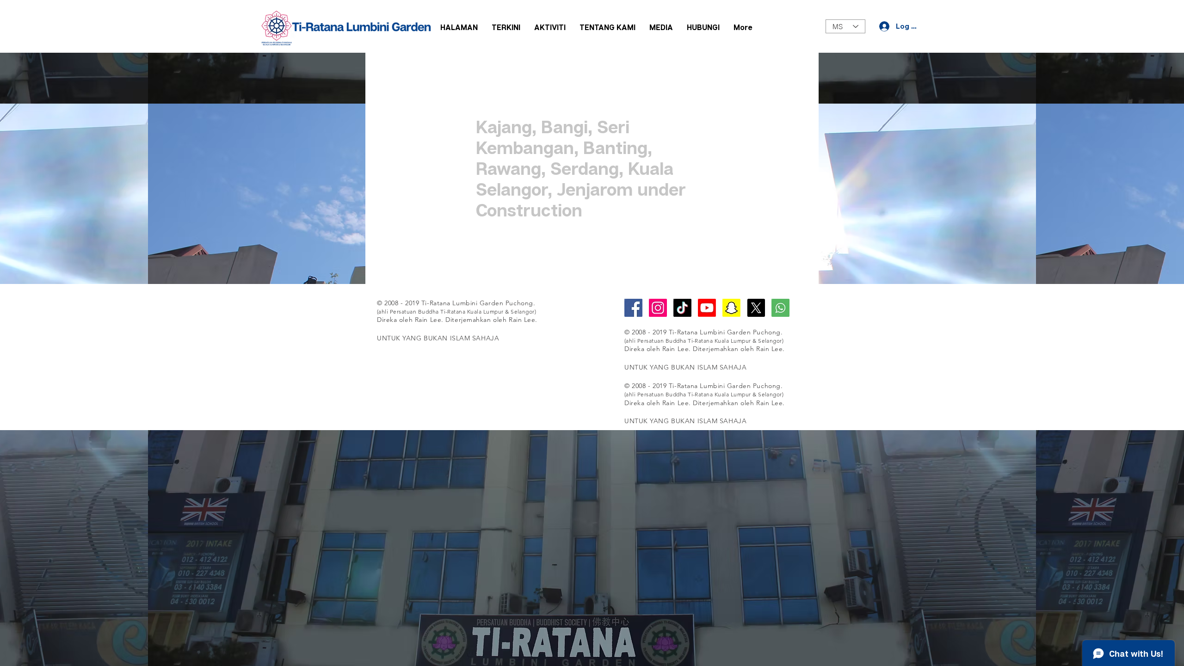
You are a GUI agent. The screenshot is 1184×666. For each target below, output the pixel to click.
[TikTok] (682, 308)
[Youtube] (707, 308)
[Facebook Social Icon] (633, 308)
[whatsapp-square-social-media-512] (780, 308)
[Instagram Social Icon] (658, 308)
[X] (756, 308)
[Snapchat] (731, 308)
